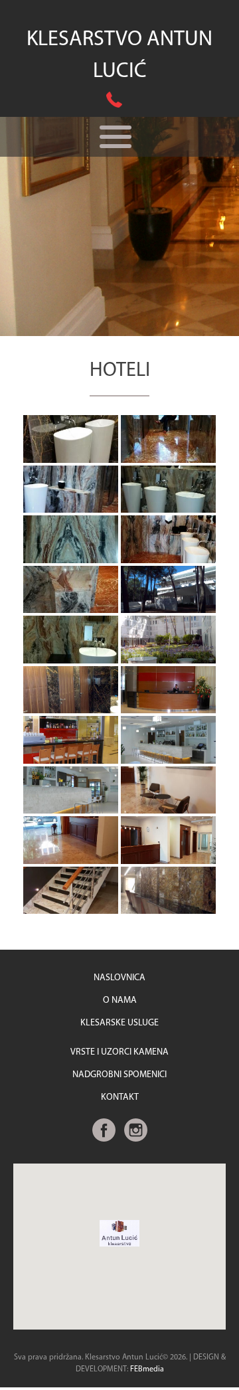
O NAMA (120, 1000)
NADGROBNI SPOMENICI (119, 1075)
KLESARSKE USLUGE (119, 1023)
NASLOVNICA (119, 978)
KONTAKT (120, 1097)
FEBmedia (147, 1369)
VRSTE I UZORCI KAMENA (119, 1052)
